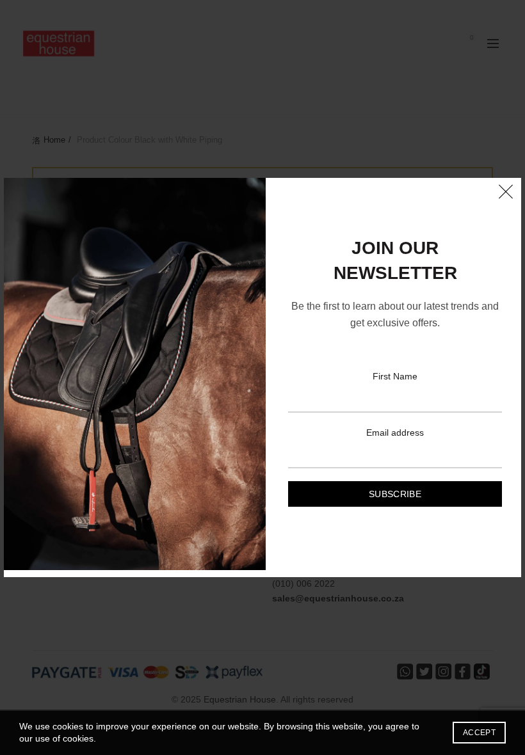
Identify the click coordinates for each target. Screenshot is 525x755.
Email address (395, 432)
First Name (395, 376)
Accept (479, 732)
